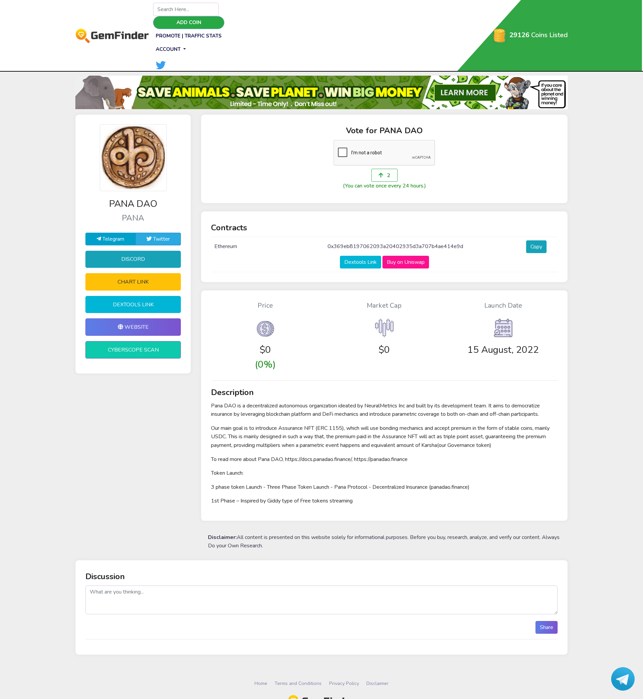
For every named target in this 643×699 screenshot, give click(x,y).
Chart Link (133, 282)
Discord (133, 259)
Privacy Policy (344, 683)
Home (261, 683)
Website (136, 327)
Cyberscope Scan (133, 350)
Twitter (161, 239)
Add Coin (188, 22)
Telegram (112, 239)
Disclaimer (377, 683)
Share (546, 627)
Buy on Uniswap (406, 262)
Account (169, 49)
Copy (536, 246)
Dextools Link (133, 304)
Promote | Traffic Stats (189, 35)
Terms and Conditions (298, 683)
